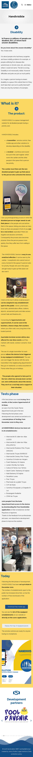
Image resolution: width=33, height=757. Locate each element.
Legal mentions (23, 751)
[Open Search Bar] (22, 5)
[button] (2, 720)
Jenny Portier (13, 751)
